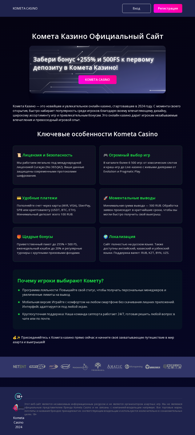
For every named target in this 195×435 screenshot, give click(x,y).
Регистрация (168, 8)
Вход (136, 8)
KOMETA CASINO (97, 80)
